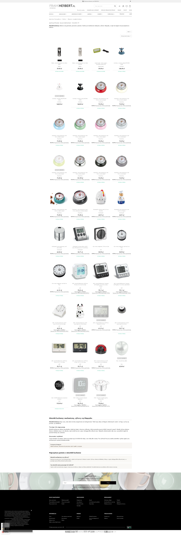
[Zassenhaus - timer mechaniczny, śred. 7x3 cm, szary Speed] (121, 160)
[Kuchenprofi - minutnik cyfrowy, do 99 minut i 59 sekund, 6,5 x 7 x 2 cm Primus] (80, 234)
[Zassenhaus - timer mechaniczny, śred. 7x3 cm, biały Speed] (121, 123)
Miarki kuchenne (54, 446)
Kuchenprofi (101, 212)
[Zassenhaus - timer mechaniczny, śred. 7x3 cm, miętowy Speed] (80, 123)
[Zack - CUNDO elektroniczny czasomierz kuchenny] (59, 385)
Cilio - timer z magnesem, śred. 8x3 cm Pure (59, 284)
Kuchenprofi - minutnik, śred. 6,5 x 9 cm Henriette (101, 210)
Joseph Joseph (101, 66)
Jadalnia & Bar (62, 14)
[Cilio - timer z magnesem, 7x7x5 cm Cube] (101, 234)
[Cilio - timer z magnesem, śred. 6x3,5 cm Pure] (121, 234)
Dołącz (108, 483)
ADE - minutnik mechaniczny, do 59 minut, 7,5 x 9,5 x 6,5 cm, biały (59, 323)
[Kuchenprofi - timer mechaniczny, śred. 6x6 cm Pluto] (59, 234)
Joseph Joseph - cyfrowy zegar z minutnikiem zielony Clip (101, 63)
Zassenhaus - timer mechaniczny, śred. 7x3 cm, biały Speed (121, 136)
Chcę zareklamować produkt (54, 502)
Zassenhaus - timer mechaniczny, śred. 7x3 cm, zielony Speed (59, 173)
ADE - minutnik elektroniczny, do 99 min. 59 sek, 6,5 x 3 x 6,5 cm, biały (80, 284)
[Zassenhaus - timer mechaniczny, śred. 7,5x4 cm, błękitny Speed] (59, 197)
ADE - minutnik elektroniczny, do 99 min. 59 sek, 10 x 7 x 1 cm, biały (59, 361)
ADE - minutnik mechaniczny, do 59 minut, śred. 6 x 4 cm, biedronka (101, 361)
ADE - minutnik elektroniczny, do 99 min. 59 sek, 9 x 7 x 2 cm (101, 323)
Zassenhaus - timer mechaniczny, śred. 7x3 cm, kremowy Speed (121, 99)
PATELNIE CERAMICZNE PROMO (108, 10)
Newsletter (90, 476)
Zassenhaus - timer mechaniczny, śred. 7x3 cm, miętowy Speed (80, 136)
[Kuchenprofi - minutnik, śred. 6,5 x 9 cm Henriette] (101, 197)
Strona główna (57, 19)
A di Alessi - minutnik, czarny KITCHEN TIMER (80, 99)
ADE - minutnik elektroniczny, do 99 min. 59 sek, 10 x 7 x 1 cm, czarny (80, 361)
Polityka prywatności (108, 503)
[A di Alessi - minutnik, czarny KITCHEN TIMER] (80, 86)
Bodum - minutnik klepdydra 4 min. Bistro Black (59, 63)
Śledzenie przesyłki (65, 500)
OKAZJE (119, 10)
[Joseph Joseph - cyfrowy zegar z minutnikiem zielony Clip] (101, 50)
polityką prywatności (82, 487)
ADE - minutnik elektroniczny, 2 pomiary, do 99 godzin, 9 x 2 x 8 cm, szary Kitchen (122, 284)
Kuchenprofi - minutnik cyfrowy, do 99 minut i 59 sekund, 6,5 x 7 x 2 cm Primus (80, 247)
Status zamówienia (52, 500)
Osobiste (99, 14)
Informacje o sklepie (107, 500)
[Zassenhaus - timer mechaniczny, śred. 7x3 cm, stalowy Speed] (80, 160)
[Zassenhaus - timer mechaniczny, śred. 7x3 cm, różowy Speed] (101, 123)
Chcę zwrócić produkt (66, 502)
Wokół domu (110, 14)
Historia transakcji (80, 503)
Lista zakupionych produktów (94, 502)
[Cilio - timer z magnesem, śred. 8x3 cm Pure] (59, 271)
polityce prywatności (9, 517)
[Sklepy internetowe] (129, 527)
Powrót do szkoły (81, 10)
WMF (80, 401)
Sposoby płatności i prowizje (109, 502)
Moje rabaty (91, 503)
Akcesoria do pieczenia (64, 446)
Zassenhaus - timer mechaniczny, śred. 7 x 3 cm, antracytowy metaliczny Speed (80, 210)
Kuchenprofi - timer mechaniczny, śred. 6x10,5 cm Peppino (121, 210)
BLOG (130, 10)
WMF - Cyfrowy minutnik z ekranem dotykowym (80, 398)
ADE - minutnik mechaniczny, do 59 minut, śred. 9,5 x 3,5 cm (122, 323)
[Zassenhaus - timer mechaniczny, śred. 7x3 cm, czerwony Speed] (101, 86)
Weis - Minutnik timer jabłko (121, 360)
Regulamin (119, 502)
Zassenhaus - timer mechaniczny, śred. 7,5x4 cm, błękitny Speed (59, 210)
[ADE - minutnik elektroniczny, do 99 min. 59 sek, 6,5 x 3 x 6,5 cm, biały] (80, 271)
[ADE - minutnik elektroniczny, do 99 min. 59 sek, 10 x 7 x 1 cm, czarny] (80, 348)
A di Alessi (122, 66)
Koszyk (90, 500)
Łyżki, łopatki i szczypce (76, 446)
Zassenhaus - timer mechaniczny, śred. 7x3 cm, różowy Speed (100, 136)
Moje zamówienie (54, 497)
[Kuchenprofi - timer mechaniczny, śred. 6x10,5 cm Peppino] (121, 197)
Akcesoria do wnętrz (76, 14)
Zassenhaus (101, 102)
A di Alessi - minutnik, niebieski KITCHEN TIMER (122, 63)
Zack (59, 401)
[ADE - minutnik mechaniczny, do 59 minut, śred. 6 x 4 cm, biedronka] (101, 348)
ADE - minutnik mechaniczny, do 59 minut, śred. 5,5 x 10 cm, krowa (80, 323)
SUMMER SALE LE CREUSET (93, 10)
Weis (122, 364)
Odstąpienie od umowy (121, 503)
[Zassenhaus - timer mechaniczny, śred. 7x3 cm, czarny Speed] (101, 160)
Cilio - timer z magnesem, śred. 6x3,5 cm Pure (122, 247)
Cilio (101, 249)
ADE (80, 288)
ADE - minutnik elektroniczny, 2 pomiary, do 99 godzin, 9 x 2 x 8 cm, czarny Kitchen (101, 285)
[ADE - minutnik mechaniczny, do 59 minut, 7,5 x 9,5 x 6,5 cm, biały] (59, 310)
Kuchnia (51, 14)
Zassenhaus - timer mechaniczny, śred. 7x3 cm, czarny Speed (100, 173)
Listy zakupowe (79, 502)
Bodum (59, 66)
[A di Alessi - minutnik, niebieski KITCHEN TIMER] (121, 50)
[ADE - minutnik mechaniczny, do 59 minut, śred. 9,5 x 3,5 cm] (121, 310)
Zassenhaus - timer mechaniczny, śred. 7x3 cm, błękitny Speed (59, 136)
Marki (130, 14)
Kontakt (63, 503)
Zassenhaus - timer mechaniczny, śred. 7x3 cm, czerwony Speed (100, 99)
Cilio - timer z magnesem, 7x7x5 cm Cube (101, 246)
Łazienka (89, 14)
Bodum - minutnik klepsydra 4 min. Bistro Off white (80, 63)
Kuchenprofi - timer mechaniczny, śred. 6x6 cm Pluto (59, 247)
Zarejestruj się (79, 500)
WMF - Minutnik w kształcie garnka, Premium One (101, 398)
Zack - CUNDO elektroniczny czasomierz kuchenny (59, 398)
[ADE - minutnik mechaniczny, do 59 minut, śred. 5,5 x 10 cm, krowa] (80, 310)
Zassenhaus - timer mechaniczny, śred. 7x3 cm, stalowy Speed (80, 173)
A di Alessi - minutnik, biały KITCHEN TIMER (59, 99)
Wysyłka (118, 500)
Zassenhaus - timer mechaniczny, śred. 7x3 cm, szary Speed (121, 173)
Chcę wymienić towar (53, 503)
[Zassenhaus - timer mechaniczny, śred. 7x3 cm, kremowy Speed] (121, 86)
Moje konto (80, 497)
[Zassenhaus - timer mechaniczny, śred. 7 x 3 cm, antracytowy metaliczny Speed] (80, 197)
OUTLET (125, 10)
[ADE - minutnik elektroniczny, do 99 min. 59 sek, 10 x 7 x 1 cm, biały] (59, 348)
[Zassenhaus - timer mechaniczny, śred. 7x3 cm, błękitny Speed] (59, 123)
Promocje (122, 14)
